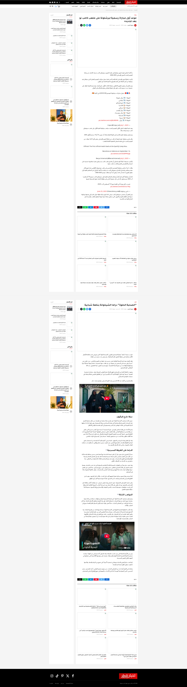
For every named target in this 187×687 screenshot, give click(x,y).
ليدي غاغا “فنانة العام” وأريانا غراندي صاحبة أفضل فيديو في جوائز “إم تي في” (124, 655)
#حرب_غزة (105, 6)
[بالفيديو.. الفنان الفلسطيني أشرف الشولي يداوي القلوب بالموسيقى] (91, 645)
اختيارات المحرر (90, 6)
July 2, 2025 (124, 158)
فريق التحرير (130, 25)
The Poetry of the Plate (63, 123)
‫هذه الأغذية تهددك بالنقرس (59, 35)
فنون (72, 2)
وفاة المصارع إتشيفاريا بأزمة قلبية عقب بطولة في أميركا (92, 234)
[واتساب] (84, 25)
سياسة (103, 2)
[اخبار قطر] (131, 2)
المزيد (67, 2)
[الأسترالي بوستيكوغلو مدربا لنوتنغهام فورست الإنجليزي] (122, 224)
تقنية (88, 2)
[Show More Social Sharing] (78, 25)
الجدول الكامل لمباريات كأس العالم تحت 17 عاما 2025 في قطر (92, 259)
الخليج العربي (82, 6)
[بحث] (52, 6)
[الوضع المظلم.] (59, 2)
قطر (113, 2)
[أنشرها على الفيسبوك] (90, 25)
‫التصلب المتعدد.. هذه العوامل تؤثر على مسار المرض (58, 44)
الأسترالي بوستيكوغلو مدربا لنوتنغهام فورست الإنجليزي (124, 235)
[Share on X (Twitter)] (87, 25)
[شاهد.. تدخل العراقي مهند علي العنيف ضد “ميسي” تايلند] (122, 273)
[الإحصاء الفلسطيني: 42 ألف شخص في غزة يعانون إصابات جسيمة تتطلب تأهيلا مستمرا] (69, 51)
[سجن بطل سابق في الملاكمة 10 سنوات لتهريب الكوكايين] (122, 248)
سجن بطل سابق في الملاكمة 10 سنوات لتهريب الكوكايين (124, 259)
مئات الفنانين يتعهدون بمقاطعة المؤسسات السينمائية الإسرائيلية (125, 607)
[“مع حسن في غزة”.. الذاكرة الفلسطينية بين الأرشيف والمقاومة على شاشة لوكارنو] (91, 596)
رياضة (77, 2)
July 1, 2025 (124, 125)
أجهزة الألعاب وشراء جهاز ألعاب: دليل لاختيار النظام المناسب (58, 29)
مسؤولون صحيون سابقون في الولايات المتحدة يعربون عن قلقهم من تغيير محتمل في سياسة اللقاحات (60, 102)
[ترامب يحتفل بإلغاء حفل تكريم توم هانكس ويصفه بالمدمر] (122, 621)
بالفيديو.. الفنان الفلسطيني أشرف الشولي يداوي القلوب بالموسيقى (92, 655)
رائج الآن (113, 6)
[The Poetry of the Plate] (61, 115)
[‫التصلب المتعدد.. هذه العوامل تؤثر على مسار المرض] (69, 44)
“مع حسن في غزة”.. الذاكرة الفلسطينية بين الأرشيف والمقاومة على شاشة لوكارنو (92, 607)
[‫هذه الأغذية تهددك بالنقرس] (69, 37)
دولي (108, 2)
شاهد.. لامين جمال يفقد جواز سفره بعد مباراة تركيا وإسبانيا (93, 283)
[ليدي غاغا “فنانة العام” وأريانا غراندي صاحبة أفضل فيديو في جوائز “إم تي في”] (122, 645)
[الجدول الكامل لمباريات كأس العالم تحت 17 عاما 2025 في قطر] (91, 248)
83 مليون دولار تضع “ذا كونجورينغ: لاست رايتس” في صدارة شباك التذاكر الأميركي (92, 631)
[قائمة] (50, 6)
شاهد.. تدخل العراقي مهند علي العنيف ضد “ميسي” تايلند (123, 283)
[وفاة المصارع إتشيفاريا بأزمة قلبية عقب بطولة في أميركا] (91, 224)
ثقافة (83, 2)
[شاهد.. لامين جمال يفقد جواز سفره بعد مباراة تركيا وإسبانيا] (91, 273)
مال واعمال (95, 2)
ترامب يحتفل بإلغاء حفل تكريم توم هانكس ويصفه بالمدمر (124, 631)
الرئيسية (119, 2)
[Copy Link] (81, 25)
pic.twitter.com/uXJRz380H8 (108, 120)
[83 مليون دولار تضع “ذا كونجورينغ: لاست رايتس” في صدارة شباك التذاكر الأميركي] (91, 621)
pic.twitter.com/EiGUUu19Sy (120, 186)
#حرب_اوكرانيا (98, 6)
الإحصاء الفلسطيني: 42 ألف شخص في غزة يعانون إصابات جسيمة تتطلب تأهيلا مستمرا (59, 52)
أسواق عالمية (75, 6)
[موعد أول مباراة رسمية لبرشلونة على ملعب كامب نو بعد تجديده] (107, 48)
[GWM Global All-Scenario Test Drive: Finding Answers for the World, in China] (69, 21)
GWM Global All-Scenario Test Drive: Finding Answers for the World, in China (59, 21)
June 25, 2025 (102, 191)
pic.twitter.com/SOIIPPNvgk (120, 153)
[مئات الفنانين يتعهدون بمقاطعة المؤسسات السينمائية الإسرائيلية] (122, 596)
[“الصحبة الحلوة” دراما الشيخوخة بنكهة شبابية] (107, 332)
